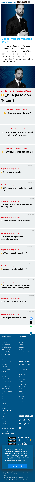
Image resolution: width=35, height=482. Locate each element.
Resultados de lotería (23, 400)
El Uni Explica (6, 352)
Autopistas (5, 406)
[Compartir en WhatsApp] (31, 326)
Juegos (21, 391)
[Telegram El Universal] (20, 420)
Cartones (4, 374)
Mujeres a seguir (6, 344)
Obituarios (22, 374)
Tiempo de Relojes (7, 428)
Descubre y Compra (25, 364)
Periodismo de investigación (6, 348)
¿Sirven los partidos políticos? (17, 301)
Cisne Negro (5, 431)
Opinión (4, 371)
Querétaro (22, 349)
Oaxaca (21, 342)
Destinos (4, 403)
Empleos (22, 372)
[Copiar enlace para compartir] (31, 333)
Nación (3, 339)
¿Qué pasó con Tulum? (18, 113)
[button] (22, 2)
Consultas (4, 408)
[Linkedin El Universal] (20, 428)
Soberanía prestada (12, 172)
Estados (4, 366)
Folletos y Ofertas (25, 367)
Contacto (26, 469)
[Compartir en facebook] (31, 318)
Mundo (3, 359)
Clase (3, 413)
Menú (3, 398)
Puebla (21, 344)
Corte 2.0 (4, 342)
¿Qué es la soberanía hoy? (15, 253)
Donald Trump (6, 361)
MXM (3, 393)
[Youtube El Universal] (20, 424)
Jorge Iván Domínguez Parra (16, 91)
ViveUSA (21, 389)
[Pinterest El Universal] (29, 424)
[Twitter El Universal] (29, 420)
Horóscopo (22, 396)
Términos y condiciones (13, 469)
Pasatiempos (23, 394)
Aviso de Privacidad (18, 460)
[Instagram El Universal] (25, 424)
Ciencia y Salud (6, 391)
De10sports (22, 384)
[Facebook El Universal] (24, 420)
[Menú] (33, 2)
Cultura (3, 384)
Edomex (21, 339)
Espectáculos (6, 381)
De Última (4, 421)
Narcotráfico (5, 369)
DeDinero (22, 386)
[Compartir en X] (31, 322)
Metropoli (4, 364)
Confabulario (5, 386)
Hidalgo (21, 347)
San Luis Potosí (24, 352)
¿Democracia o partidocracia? (16, 220)
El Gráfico (22, 381)
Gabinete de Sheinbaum (5, 356)
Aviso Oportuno (24, 369)
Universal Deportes (7, 379)
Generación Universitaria (23, 378)
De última (4, 401)
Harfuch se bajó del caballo (19, 151)
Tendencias (5, 388)
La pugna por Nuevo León (14, 317)
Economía (4, 376)
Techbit (3, 396)
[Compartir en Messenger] (31, 330)
